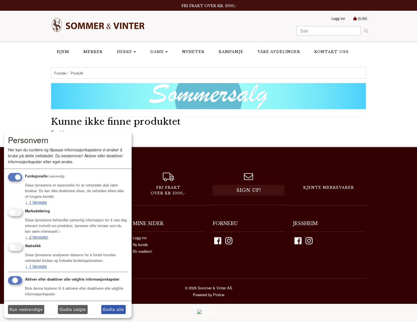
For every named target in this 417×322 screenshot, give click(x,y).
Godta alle (113, 309)
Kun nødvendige (26, 309)
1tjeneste (36, 202)
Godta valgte (73, 309)
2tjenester (36, 237)
